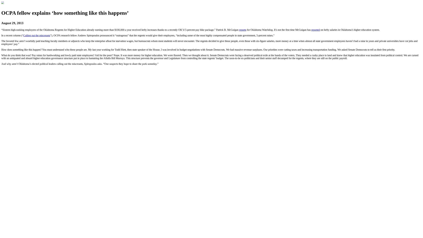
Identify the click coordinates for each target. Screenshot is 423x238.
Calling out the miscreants (36, 35)
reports (242, 29)
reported (315, 29)
